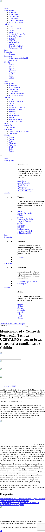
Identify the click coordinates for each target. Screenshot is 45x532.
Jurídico (11, 44)
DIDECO (12, 40)
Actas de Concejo (15, 14)
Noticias (7, 62)
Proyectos (12, 72)
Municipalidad (9, 10)
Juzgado (11, 32)
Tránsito (11, 30)
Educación (8, 52)
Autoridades (13, 12)
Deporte (11, 68)
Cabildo (11, 66)
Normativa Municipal (16, 22)
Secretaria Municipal (16, 46)
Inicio (6, 8)
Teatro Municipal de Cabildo (19, 58)
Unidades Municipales (16, 20)
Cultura (11, 78)
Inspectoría (12, 38)
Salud (6, 50)
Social (11, 76)
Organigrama (13, 18)
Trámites (7, 24)
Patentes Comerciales (16, 28)
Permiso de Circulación (17, 34)
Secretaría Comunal (15, 36)
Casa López (13, 60)
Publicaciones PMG (15, 48)
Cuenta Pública (14, 16)
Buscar (2, 326)
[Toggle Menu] (1, 155)
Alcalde (11, 64)
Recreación (8, 56)
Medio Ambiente (14, 42)
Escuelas (12, 54)
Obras (11, 26)
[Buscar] (27, 326)
